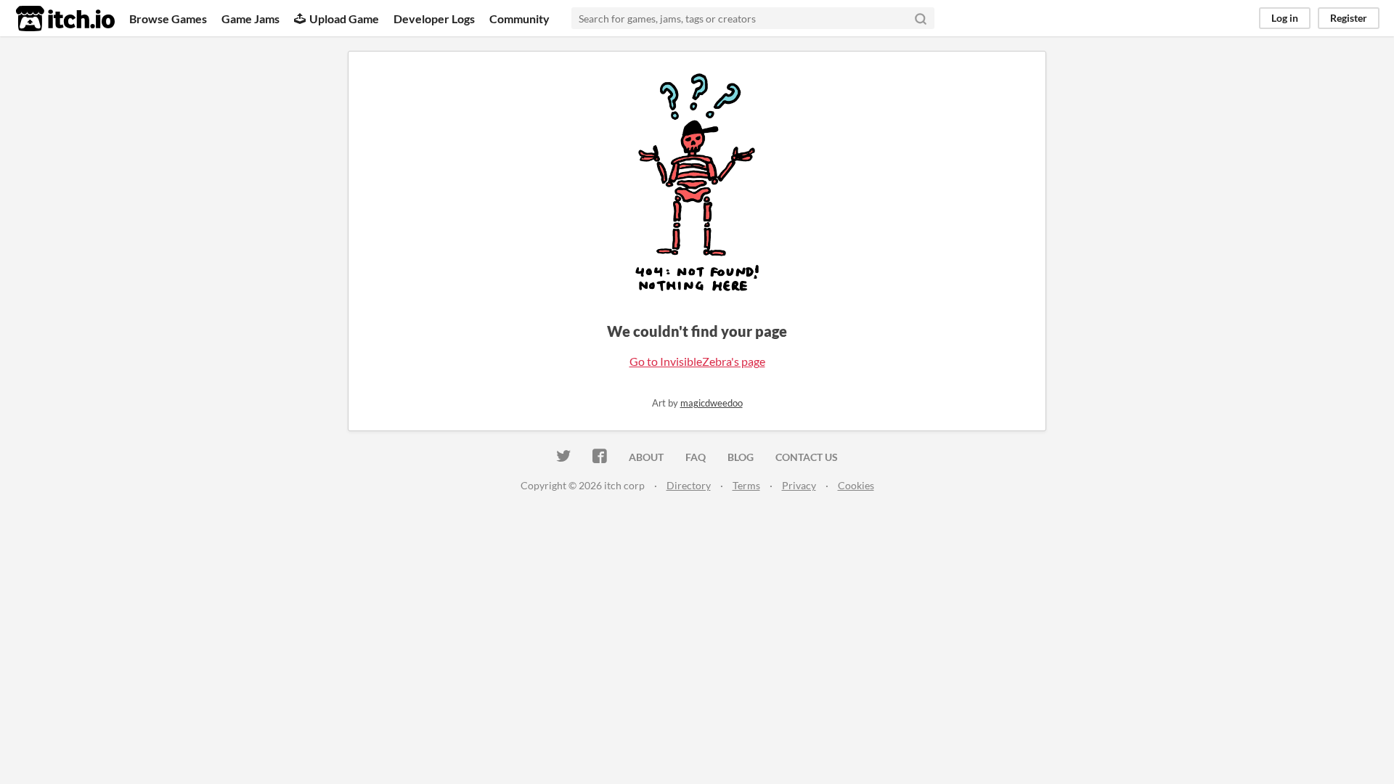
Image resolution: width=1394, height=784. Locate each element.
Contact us (806, 457)
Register (1348, 18)
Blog (740, 457)
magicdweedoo (711, 403)
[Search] (920, 18)
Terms (746, 485)
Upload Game (344, 18)
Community (519, 18)
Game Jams (250, 18)
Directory (689, 485)
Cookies (856, 485)
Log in (1284, 18)
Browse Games (168, 18)
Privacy (799, 485)
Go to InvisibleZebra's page (697, 361)
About (646, 457)
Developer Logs (434, 18)
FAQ (695, 457)
